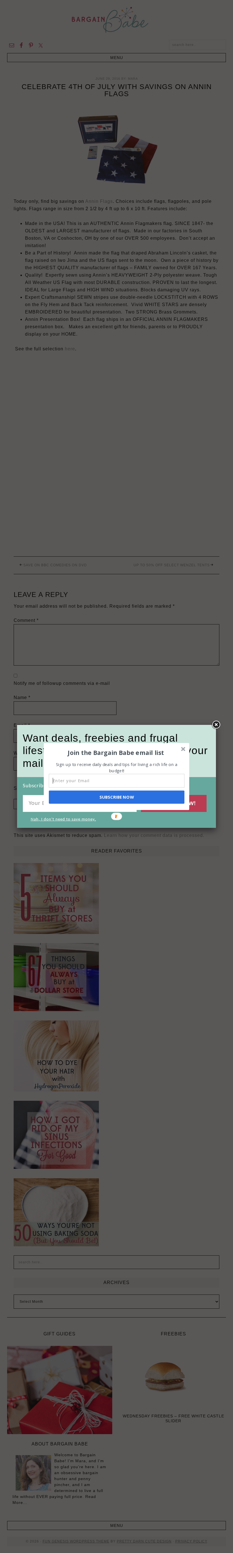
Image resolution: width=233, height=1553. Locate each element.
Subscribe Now (116, 797)
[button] (116, 752)
